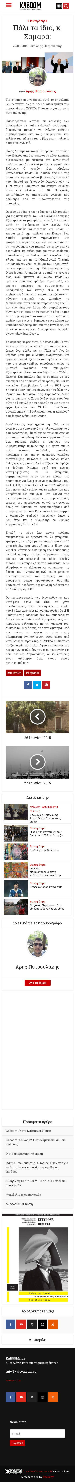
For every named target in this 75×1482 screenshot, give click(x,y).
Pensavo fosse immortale (46, 887)
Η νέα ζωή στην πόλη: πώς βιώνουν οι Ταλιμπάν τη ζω (46, 833)
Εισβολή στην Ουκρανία (44, 850)
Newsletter (18, 1422)
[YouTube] (21, 1324)
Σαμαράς (34, 673)
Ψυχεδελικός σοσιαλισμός (23, 1194)
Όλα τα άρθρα (37, 983)
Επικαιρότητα (37, 21)
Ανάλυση (35, 806)
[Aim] (53, 1324)
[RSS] (53, 1397)
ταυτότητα (13, 1380)
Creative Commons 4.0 (37, 1471)
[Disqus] (37, 1050)
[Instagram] (42, 1324)
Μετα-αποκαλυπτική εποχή (24, 1154)
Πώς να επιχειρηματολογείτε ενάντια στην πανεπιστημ (45, 872)
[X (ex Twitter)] (32, 1324)
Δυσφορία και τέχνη (19, 1204)
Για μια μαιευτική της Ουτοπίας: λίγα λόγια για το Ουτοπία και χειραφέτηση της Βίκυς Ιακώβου (37, 1167)
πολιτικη (15, 673)
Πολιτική (35, 811)
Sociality (48, 1477)
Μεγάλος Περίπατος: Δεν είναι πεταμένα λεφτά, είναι (47, 906)
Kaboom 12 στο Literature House (28, 1131)
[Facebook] (10, 1324)
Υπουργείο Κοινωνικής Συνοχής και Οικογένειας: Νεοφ (46, 818)
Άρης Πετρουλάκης (49, 46)
